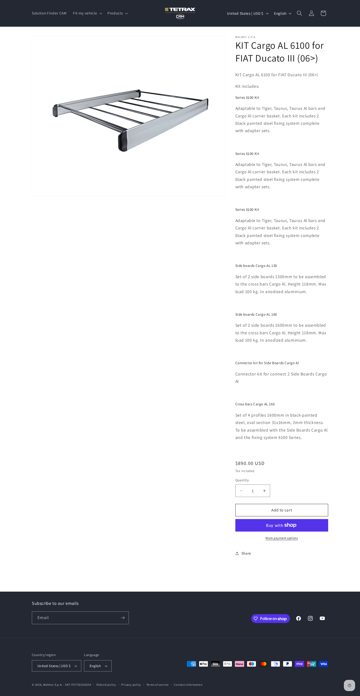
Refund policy (106, 684)
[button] (87, 13)
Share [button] (246, 553)
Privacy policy (131, 684)
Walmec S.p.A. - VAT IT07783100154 (67, 684)
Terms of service (157, 684)
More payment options (281, 538)
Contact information (188, 684)
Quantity (242, 480)
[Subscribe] (123, 617)
